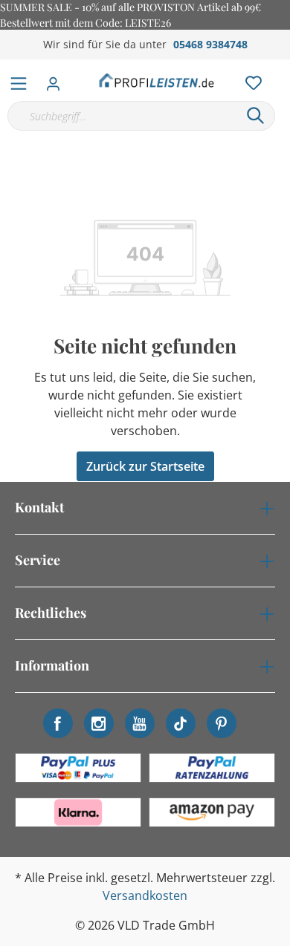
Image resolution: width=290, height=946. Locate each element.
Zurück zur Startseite (145, 466)
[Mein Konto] (57, 79)
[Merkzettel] (249, 79)
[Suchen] (255, 116)
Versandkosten (145, 895)
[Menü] (18, 80)
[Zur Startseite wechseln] (156, 80)
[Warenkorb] (281, 66)
